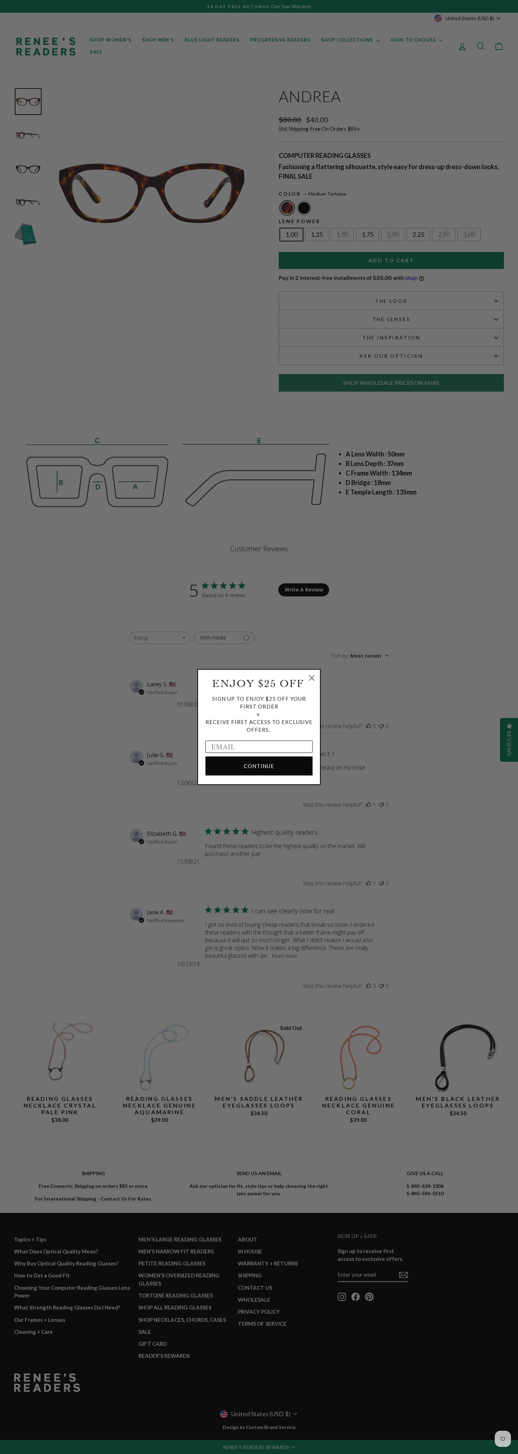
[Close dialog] (312, 678)
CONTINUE (259, 766)
